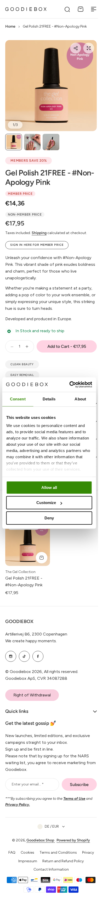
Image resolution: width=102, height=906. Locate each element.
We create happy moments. (31, 640)
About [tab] (80, 399)
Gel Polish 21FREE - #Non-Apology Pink (49, 177)
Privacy (86, 852)
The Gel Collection (20, 572)
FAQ (9, 852)
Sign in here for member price (37, 245)
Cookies (25, 852)
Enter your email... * (28, 784)
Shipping (39, 233)
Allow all (49, 487)
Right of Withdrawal (32, 695)
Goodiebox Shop (39, 840)
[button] (75, 48)
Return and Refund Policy (61, 861)
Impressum (25, 861)
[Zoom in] (51, 85)
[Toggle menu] (93, 9)
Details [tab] (49, 399)
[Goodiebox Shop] (26, 9)
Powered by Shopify (71, 840)
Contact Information (49, 869)
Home (10, 26)
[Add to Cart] (41, 557)
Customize (46, 502)
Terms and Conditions (56, 852)
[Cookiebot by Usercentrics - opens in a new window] (70, 384)
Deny (49, 518)
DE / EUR (50, 826)
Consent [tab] (18, 399)
